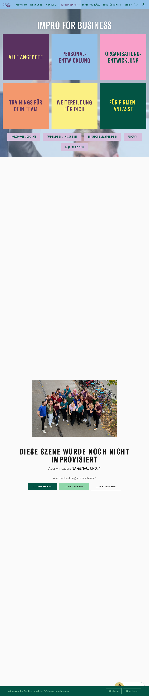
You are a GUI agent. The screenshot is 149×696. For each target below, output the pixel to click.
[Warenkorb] (136, 5)
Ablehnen (114, 691)
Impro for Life (51, 4)
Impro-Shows (21, 4)
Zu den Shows (42, 486)
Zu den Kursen (73, 486)
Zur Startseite (106, 486)
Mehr (127, 4)
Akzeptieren (132, 691)
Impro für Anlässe (91, 4)
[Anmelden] (143, 5)
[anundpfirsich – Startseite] (11, 4)
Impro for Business (70, 4)
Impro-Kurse (36, 4)
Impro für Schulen (112, 4)
